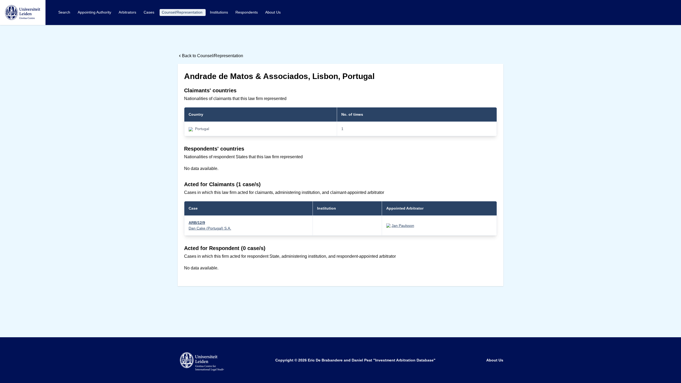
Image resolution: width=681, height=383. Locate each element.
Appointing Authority (95, 12)
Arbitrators (128, 12)
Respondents (247, 12)
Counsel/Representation (183, 12)
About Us (273, 12)
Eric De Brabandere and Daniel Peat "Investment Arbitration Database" (371, 360)
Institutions (219, 12)
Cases (149, 12)
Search (64, 12)
